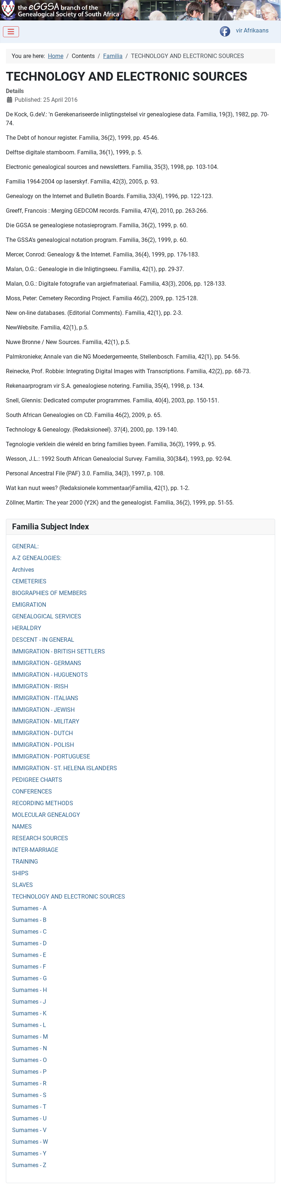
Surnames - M (30, 1036)
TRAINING (25, 861)
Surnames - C (29, 931)
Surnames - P (29, 1071)
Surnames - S (29, 1095)
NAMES (22, 826)
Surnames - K (29, 1013)
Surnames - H (29, 990)
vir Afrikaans (252, 30)
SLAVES (22, 884)
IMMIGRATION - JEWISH (43, 709)
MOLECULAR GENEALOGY (46, 814)
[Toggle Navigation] (11, 31)
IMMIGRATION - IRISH (40, 686)
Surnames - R (29, 1083)
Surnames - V (29, 1130)
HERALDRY (26, 628)
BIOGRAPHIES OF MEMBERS (49, 593)
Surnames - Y (29, 1153)
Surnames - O (29, 1060)
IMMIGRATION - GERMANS (46, 663)
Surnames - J (29, 1001)
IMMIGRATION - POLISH (43, 744)
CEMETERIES (29, 581)
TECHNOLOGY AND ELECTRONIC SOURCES (68, 896)
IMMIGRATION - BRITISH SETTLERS (58, 651)
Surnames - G (29, 978)
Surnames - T (29, 1106)
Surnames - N (29, 1048)
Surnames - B (29, 919)
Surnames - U (29, 1118)
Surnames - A (29, 908)
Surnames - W (30, 1141)
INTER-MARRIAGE (35, 849)
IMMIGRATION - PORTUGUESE (51, 756)
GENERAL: (25, 546)
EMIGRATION (29, 604)
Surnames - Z (29, 1165)
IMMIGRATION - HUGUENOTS (50, 674)
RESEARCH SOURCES (40, 838)
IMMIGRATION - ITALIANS (45, 698)
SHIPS (20, 873)
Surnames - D (29, 943)
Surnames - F (29, 966)
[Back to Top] (268, 1175)
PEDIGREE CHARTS (37, 779)
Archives (23, 569)
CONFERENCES (32, 791)
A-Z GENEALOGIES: (36, 558)
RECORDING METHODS (42, 803)
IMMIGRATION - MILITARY (45, 721)
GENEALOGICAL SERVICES (46, 616)
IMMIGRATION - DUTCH (42, 733)
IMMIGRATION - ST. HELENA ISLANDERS (64, 768)
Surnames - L (29, 1025)
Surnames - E (29, 954)
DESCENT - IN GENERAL (43, 639)
